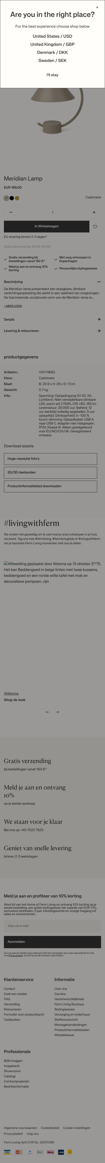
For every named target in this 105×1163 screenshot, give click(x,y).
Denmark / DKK (52, 53)
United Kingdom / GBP (52, 45)
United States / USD (52, 37)
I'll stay (53, 75)
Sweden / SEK (52, 61)
